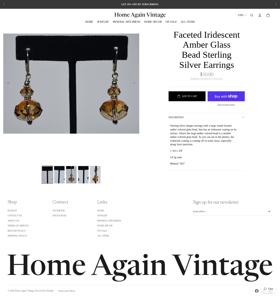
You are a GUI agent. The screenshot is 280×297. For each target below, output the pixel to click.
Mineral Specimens (109, 220)
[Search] (252, 15)
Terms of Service (18, 225)
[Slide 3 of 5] (71, 174)
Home (100, 210)
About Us (13, 220)
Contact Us (15, 215)
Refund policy (17, 231)
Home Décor (105, 225)
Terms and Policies (66, 291)
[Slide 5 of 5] (95, 174)
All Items (103, 235)
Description (176, 117)
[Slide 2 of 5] (59, 174)
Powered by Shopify (44, 290)
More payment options (226, 105)
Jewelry (102, 215)
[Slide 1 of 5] (47, 174)
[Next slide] (276, 4)
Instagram (59, 215)
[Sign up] (269, 211)
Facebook (59, 210)
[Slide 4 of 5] (83, 174)
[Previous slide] (4, 4)
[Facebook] (256, 291)
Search (12, 210)
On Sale (102, 231)
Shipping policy (17, 235)
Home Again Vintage (24, 290)
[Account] (260, 15)
